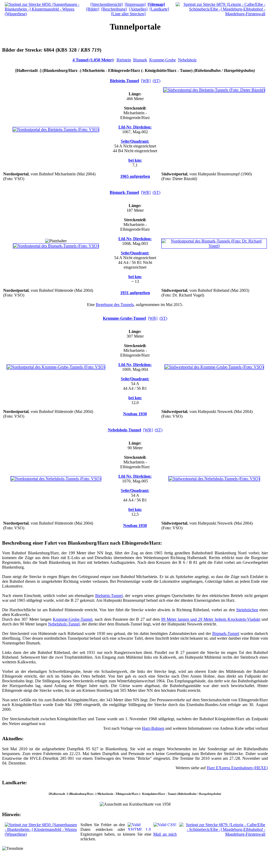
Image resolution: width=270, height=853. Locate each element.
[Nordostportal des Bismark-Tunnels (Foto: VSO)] (56, 246)
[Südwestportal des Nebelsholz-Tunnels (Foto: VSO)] (214, 478)
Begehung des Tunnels (115, 304)
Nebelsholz (187, 60)
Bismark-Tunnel (124, 192)
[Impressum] (135, 4)
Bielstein (124, 60)
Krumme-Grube (162, 60)
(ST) (156, 80)
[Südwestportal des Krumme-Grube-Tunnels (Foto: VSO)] (214, 367)
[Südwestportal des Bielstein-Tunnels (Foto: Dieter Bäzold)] (214, 90)
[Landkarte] (159, 9)
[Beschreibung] (114, 9)
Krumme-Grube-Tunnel (124, 318)
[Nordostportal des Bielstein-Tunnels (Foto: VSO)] (56, 129)
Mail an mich (165, 834)
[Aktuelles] (138, 9)
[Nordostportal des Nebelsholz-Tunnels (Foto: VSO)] (56, 478)
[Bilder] (92, 9)
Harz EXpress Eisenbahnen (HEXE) (237, 768)
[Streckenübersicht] (106, 4)
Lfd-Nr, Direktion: (135, 127)
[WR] (146, 80)
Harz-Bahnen (153, 728)
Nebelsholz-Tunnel (124, 430)
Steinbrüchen (247, 610)
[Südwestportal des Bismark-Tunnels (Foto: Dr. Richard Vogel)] (214, 246)
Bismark (140, 60)
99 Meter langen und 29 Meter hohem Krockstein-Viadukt (210, 619)
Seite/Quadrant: (135, 141)
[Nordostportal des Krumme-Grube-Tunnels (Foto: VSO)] (56, 367)
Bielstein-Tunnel (124, 80)
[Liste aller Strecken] (128, 14)
